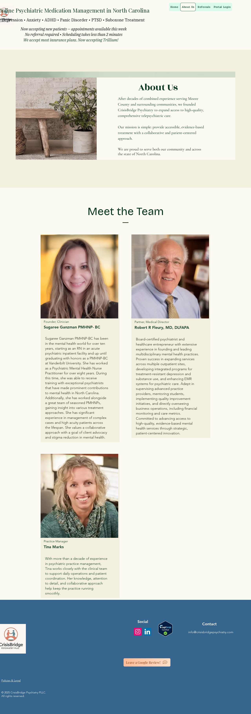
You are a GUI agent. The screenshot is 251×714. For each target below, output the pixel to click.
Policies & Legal (11, 680)
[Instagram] (138, 632)
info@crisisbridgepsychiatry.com (210, 632)
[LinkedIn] (147, 632)
